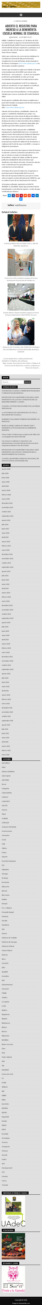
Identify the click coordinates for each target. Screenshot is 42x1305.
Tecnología (6, 1138)
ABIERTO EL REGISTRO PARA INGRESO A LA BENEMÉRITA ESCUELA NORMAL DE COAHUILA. (21, 29)
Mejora (4, 1027)
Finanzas (5, 916)
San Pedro (5, 1104)
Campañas (5, 788)
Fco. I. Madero (7, 908)
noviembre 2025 (7, 507)
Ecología (5, 878)
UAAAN (4, 1155)
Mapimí (4, 1019)
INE (3, 980)
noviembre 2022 (7, 661)
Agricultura (6, 763)
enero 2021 (5, 755)
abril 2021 (5, 742)
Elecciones (5, 895)
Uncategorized (7, 1168)
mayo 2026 (6, 482)
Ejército (4, 891)
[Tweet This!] (9, 195)
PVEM (4, 1083)
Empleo (4, 899)
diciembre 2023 (7, 605)
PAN (3, 1053)
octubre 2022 (6, 665)
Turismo (5, 1151)
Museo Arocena (7, 1044)
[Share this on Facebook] (13, 195)
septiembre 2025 (7, 516)
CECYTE (4, 805)
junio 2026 (5, 478)
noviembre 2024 (7, 558)
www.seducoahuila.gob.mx (28, 63)
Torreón (5, 1142)
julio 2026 (5, 473)
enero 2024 (6, 601)
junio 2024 (5, 580)
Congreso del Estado (9, 827)
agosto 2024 (6, 571)
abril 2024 (5, 588)
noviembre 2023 (7, 610)
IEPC (3, 967)
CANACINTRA (7, 793)
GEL (3, 929)
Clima (4, 814)
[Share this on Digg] (33, 195)
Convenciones (7, 831)
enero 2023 (6, 652)
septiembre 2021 (7, 721)
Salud (3, 1100)
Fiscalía (4, 921)
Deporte (4, 857)
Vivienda (5, 1185)
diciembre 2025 (7, 503)
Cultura (4, 848)
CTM (3, 844)
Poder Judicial (7, 1057)
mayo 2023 (5, 635)
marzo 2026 (6, 490)
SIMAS (4, 1125)
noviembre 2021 (7, 712)
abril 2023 (5, 639)
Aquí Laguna (6, 776)
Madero (4, 1010)
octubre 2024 (6, 563)
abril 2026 (5, 486)
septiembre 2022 (7, 669)
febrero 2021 (6, 750)
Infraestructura (7, 985)
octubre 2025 (6, 512)
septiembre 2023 (7, 618)
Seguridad (5, 1117)
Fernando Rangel (8, 912)
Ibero (4, 959)
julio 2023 (5, 627)
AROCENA (5, 780)
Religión (5, 1087)
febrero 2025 (6, 546)
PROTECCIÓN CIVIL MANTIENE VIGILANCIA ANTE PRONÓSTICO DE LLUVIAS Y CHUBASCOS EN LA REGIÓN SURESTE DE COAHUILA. (20, 452)
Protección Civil (7, 1074)
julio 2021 (5, 729)
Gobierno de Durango (9, 942)
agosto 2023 (6, 622)
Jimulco (4, 997)
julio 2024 (5, 576)
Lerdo (4, 1006)
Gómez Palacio (7, 950)
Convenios (5, 835)
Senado (4, 1121)
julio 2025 (5, 524)
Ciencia (4, 810)
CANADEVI (6, 801)
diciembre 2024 (7, 554)
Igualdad (5, 972)
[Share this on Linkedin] (37, 195)
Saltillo (4, 1095)
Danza (4, 852)
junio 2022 (5, 682)
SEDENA (5, 1108)
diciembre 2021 (7, 708)
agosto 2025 (6, 520)
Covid (4, 840)
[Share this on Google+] (17, 195)
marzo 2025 (6, 541)
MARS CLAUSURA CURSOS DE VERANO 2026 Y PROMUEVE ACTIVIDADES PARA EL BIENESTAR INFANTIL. (19, 428)
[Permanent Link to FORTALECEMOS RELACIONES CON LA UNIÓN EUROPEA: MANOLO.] (21, 227)
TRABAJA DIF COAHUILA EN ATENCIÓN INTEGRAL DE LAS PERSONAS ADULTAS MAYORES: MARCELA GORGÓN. (21, 349)
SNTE (4, 1129)
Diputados (5, 869)
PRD (3, 1061)
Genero (4, 933)
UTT (3, 1172)
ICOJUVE (5, 963)
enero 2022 (6, 703)
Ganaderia (5, 925)
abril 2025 (5, 537)
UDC (3, 1164)
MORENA (5, 1040)
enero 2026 (6, 499)
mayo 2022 (5, 686)
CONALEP (5, 823)
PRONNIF (5, 1070)
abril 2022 (5, 691)
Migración (5, 1036)
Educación (24, 21)
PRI (3, 1066)
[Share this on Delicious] (21, 199)
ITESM (4, 993)
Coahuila (18, 21)
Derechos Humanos (9, 861)
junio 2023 (5, 631)
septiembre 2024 (7, 567)
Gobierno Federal (8, 946)
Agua (3, 767)
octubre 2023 (6, 614)
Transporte (6, 1147)
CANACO (5, 797)
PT (3, 1078)
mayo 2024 (5, 584)
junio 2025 (5, 529)
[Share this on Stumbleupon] (29, 195)
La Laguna (5, 1002)
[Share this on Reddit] (25, 195)
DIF (3, 865)
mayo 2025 (5, 533)
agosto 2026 (6, 469)
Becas (4, 784)
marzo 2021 (6, 746)
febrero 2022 (6, 699)
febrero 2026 (6, 495)
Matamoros (6, 1023)
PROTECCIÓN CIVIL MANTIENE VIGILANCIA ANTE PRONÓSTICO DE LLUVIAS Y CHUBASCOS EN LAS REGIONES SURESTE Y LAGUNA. (20, 400)
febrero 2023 (6, 648)
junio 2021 (5, 733)
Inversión (5, 989)
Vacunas (5, 1176)
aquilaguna (14, 37)
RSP (3, 1091)
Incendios (5, 976)
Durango (5, 874)
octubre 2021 (6, 716)
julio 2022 (5, 678)
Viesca (4, 1181)
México (4, 1031)
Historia (5, 955)
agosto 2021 (6, 725)
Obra (3, 1048)
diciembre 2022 (7, 657)
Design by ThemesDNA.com (21, 1303)
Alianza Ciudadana (8, 771)
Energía (4, 903)
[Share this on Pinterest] (21, 195)
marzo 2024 (6, 593)
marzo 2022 (6, 695)
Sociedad (5, 1134)
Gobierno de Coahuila (9, 938)
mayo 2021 (5, 737)
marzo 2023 (6, 644)
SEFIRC (4, 1112)
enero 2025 (6, 550)
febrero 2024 (6, 597)
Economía (5, 882)
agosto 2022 (6, 674)
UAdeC (4, 1159)
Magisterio (6, 1014)
